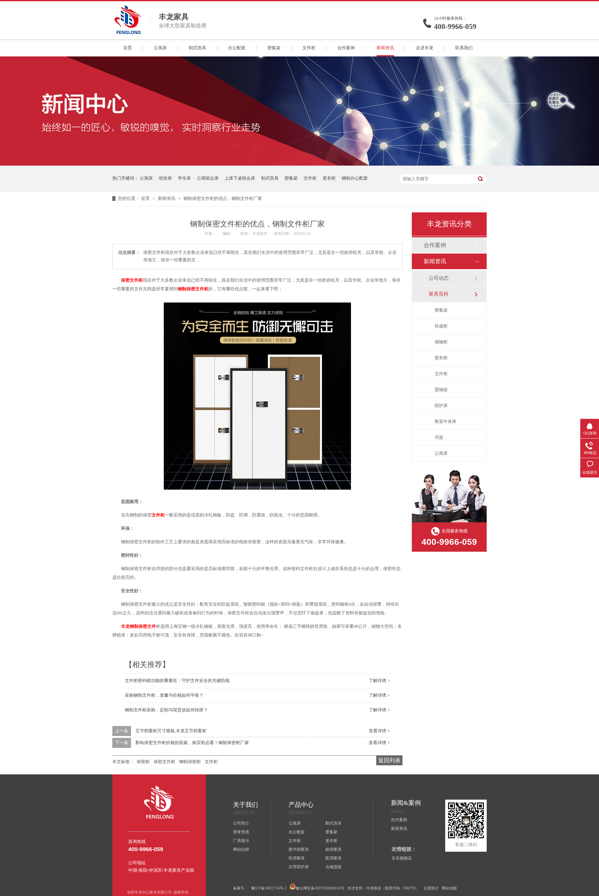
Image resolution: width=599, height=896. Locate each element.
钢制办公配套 (355, 178)
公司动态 (439, 278)
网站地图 (449, 888)
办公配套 (237, 48)
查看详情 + (379, 731)
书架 (439, 437)
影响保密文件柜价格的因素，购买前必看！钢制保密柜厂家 (192, 742)
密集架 (273, 48)
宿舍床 (165, 178)
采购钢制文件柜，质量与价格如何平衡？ (164, 695)
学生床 (184, 178)
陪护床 (441, 405)
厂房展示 (241, 840)
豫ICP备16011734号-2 (268, 888)
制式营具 (197, 48)
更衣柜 (329, 178)
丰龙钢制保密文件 (138, 626)
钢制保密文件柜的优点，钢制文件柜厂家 (222, 198)
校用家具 (333, 849)
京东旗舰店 (402, 858)
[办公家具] (299, 164)
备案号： (240, 888)
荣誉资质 (241, 832)
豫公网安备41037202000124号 (320, 888)
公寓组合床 (208, 178)
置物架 (441, 389)
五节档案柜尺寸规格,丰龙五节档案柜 (171, 731)
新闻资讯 (385, 48)
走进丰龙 (424, 48)
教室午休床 (445, 421)
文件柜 (308, 48)
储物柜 (441, 342)
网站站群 (241, 849)
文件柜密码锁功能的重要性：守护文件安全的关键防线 (177, 680)
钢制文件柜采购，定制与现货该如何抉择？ (166, 710)
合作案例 (346, 48)
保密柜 (143, 761)
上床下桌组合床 (240, 178)
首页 (127, 48)
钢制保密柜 (190, 761)
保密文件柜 (132, 280)
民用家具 (297, 858)
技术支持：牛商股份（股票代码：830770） (383, 888)
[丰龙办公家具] (127, 32)
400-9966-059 (455, 26)
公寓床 (160, 48)
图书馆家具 (299, 849)
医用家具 (333, 858)
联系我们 (464, 48)
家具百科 (439, 294)
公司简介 (241, 823)
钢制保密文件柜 (193, 289)
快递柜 (441, 326)
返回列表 (389, 760)
